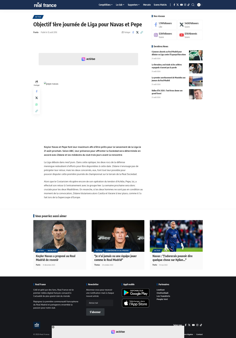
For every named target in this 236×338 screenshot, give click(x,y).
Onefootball (162, 293)
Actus (38, 17)
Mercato (52, 251)
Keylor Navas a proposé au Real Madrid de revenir (55, 258)
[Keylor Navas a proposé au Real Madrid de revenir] (59, 236)
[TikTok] (188, 5)
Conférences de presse (117, 251)
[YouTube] (181, 5)
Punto (35, 32)
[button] (170, 5)
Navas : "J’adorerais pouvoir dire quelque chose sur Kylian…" (173, 258)
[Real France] (51, 5)
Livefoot (161, 289)
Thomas (97, 265)
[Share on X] (137, 32)
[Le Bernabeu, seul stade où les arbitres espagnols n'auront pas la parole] (196, 68)
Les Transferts (163, 296)
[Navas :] (176, 236)
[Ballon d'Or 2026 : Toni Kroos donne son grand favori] (196, 94)
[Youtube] (190, 35)
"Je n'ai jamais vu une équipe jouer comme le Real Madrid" (115, 258)
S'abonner (95, 312)
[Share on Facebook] (133, 32)
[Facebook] (174, 5)
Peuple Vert (162, 299)
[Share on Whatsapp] (36, 104)
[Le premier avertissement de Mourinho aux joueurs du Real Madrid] (196, 81)
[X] (177, 5)
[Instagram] (185, 5)
